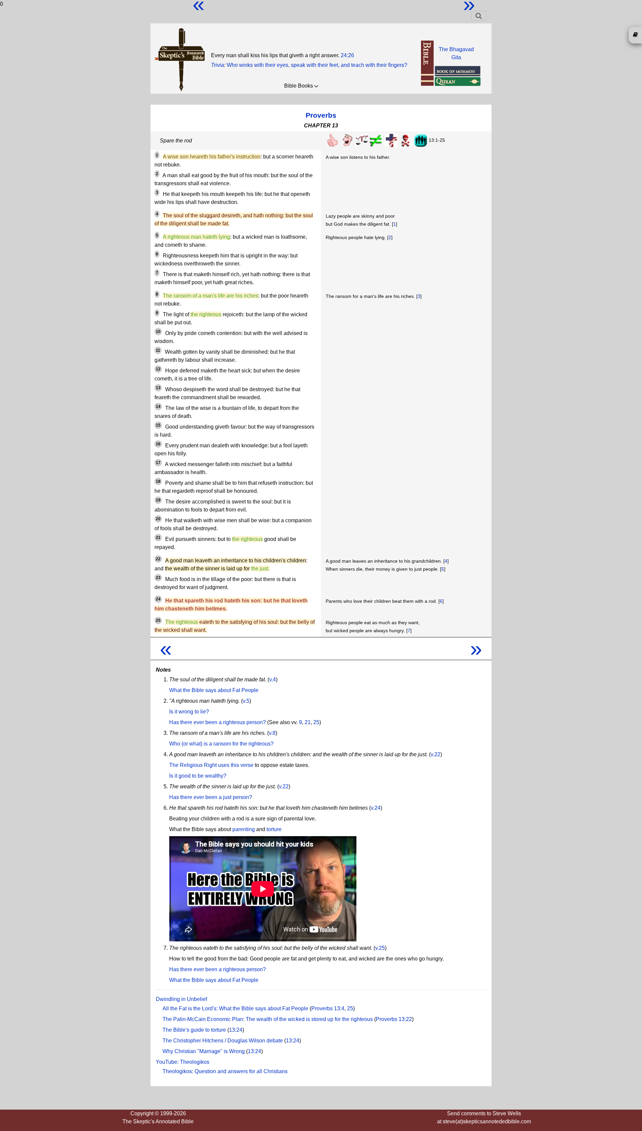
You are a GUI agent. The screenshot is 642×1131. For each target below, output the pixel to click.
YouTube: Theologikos (182, 1062)
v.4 (272, 679)
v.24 (376, 808)
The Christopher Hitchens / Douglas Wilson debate (223, 1040)
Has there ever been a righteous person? (217, 722)
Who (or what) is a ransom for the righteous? (221, 744)
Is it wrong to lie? (189, 711)
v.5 (246, 701)
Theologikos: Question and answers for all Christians (225, 1071)
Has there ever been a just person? (210, 797)
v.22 (435, 754)
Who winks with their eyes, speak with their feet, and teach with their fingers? (317, 65)
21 (308, 722)
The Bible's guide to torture (194, 1030)
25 (316, 722)
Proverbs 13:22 (394, 1019)
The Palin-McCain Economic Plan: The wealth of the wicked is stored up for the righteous (268, 1019)
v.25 (380, 948)
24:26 (347, 55)
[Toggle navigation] (478, 16)
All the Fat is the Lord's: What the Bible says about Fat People (235, 1008)
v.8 (272, 733)
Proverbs (321, 115)
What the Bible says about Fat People (213, 690)
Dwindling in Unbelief (181, 999)
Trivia (217, 65)
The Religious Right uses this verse (211, 765)
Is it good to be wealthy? (197, 776)
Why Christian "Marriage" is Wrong (204, 1051)
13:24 (235, 1030)
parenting (243, 829)
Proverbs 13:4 (327, 1008)
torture (274, 829)
